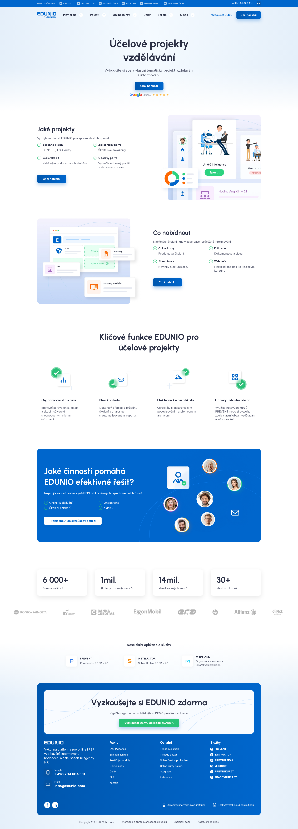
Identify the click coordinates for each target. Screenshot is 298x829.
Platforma (70, 15)
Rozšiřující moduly (120, 760)
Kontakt (114, 783)
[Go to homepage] (46, 15)
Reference (166, 777)
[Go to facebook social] (47, 805)
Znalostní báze (182, 822)
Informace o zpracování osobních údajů (144, 822)
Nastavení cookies (208, 822)
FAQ (112, 777)
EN (258, 3)
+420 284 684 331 (242, 3)
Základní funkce (119, 754)
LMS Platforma (118, 749)
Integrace (165, 771)
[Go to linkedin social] (55, 805)
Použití (94, 15)
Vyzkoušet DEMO (221, 15)
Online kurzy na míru (171, 766)
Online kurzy (121, 15)
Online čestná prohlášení (174, 760)
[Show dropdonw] (81, 15)
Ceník (113, 771)
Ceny (147, 15)
